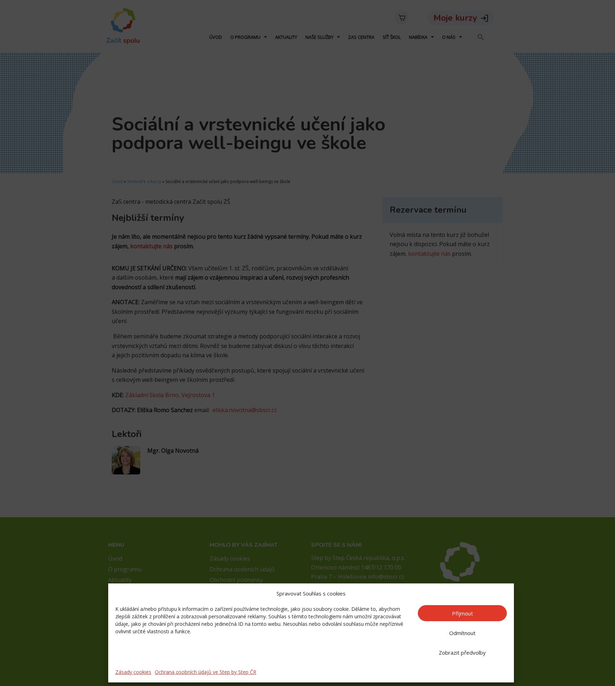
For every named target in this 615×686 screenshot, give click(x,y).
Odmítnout (462, 632)
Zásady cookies (133, 672)
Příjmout (462, 613)
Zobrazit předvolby (462, 652)
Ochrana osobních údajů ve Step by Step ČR (205, 672)
